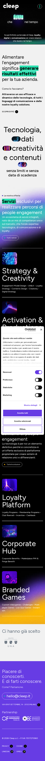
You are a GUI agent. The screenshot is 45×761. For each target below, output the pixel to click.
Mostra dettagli (30, 405)
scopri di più (8, 112)
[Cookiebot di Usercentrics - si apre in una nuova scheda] (26, 329)
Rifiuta (23, 429)
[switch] (38, 380)
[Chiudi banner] (41, 330)
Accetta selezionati (22, 421)
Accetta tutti (22, 413)
